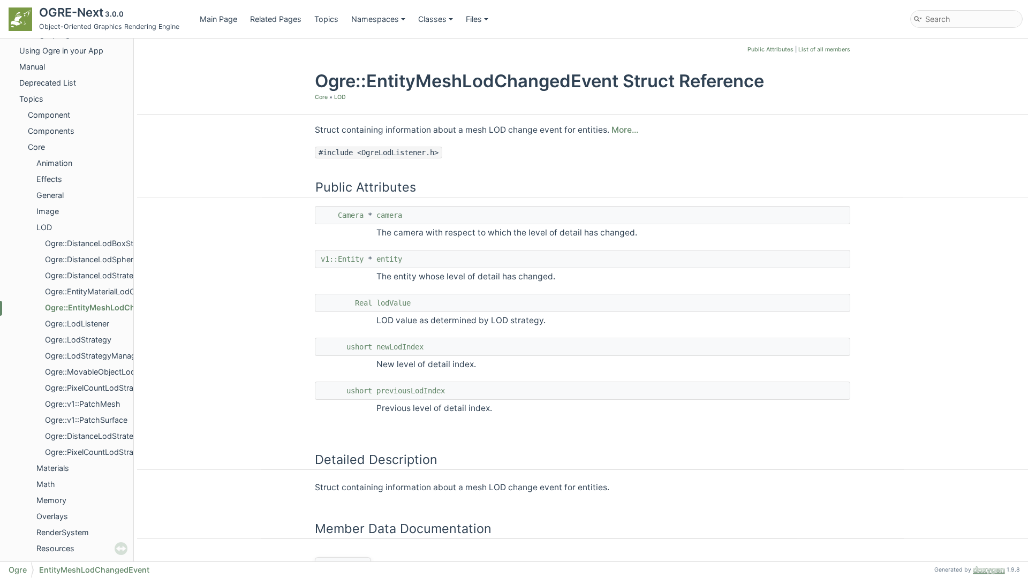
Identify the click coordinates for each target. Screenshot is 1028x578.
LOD (44, 227)
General (50, 195)
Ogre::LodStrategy (78, 339)
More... (624, 130)
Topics (326, 19)
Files (474, 19)
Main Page (218, 19)
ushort (359, 347)
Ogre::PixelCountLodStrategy (97, 452)
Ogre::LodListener (77, 323)
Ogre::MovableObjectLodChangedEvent (116, 371)
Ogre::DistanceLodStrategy (93, 435)
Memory (51, 500)
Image (47, 211)
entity (389, 259)
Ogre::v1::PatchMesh (82, 403)
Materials (52, 468)
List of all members (824, 49)
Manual (32, 66)
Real (363, 303)
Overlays (52, 516)
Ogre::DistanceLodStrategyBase (102, 275)
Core (36, 146)
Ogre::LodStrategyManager (94, 355)
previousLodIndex (410, 390)
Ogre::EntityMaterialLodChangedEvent (114, 291)
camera (389, 215)
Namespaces (375, 19)
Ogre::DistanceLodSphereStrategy (106, 259)
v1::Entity (342, 259)
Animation (54, 163)
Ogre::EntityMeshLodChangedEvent (112, 307)
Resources (55, 548)
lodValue (393, 303)
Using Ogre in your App (61, 50)
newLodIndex (400, 347)
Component (49, 114)
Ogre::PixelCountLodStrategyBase (106, 387)
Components (51, 130)
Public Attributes (770, 49)
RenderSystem (62, 532)
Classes (432, 19)
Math (45, 484)
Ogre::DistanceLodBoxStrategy (100, 243)
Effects (49, 179)
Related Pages (275, 19)
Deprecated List (47, 82)
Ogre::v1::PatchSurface (86, 419)
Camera (351, 215)
